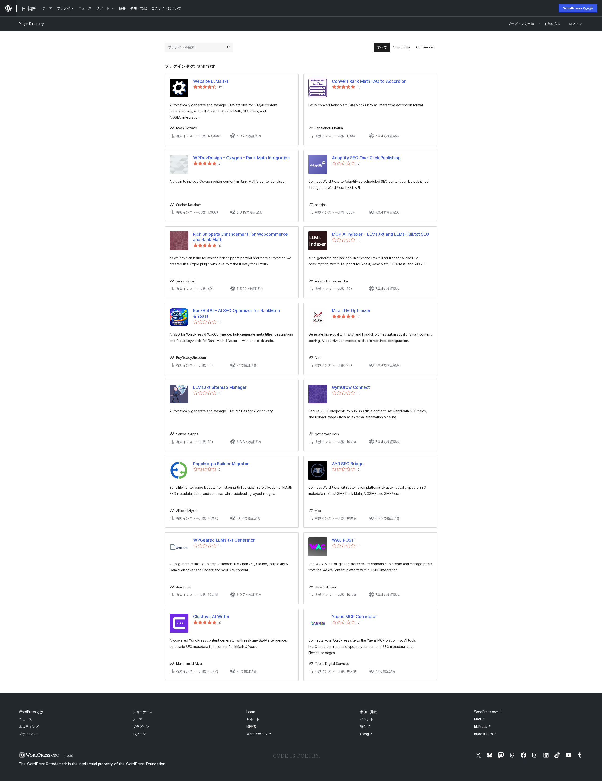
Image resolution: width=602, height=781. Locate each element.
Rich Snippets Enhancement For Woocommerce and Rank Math (240, 237)
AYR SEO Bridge (348, 463)
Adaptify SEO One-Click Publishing (366, 157)
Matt (479, 719)
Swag (366, 734)
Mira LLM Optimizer (351, 310)
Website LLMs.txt (210, 81)
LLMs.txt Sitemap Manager (220, 387)
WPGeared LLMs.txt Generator (224, 540)
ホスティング (29, 727)
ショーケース (142, 712)
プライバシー (29, 734)
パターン (139, 734)
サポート (253, 719)
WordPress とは (31, 712)
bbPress (482, 727)
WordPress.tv (258, 734)
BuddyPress (485, 734)
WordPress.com (488, 712)
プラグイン (141, 727)
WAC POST (343, 540)
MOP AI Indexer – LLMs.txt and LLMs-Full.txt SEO (380, 234)
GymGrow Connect (351, 387)
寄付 (365, 727)
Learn (250, 712)
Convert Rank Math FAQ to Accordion (369, 81)
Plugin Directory (31, 24)
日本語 (68, 756)
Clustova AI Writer (211, 616)
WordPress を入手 (578, 8)
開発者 (251, 727)
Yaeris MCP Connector (354, 616)
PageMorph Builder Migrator (221, 463)
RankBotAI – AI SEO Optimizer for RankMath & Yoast (236, 313)
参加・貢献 (368, 712)
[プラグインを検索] (228, 47)
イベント (366, 719)
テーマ (138, 719)
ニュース (25, 719)
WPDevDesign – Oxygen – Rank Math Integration (241, 157)
